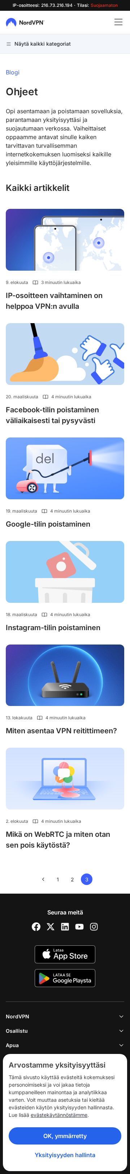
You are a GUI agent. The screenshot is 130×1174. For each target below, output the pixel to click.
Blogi (13, 72)
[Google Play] (65, 978)
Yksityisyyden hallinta (65, 1155)
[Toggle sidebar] (118, 22)
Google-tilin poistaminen (48, 524)
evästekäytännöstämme (59, 1115)
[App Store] (65, 954)
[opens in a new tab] (36, 926)
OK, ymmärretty (65, 1135)
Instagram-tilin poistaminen (53, 627)
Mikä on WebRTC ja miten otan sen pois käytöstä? (58, 839)
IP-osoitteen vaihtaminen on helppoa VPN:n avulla (54, 301)
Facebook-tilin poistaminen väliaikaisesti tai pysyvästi (52, 415)
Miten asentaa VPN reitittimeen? (61, 730)
